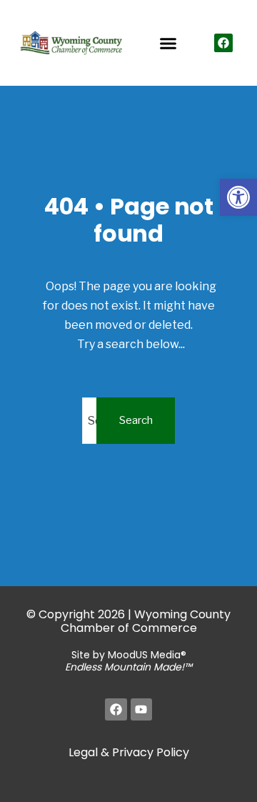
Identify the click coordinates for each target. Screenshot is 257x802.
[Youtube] (142, 709)
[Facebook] (223, 43)
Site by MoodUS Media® (128, 661)
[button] (238, 197)
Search (136, 420)
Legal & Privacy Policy (129, 752)
